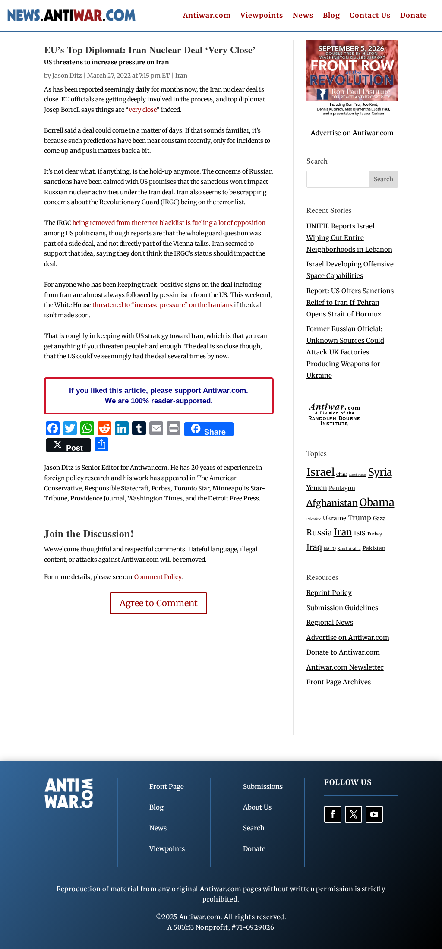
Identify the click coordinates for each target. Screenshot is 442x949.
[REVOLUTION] (352, 114)
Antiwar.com (207, 15)
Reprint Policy (329, 592)
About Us (257, 807)
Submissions (263, 786)
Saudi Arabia (349, 548)
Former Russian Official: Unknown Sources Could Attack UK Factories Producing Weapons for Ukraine (345, 352)
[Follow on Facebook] (332, 814)
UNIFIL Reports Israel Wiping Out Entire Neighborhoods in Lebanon (349, 237)
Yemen (316, 488)
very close (143, 110)
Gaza (379, 518)
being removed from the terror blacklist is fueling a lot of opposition (169, 223)
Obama (377, 502)
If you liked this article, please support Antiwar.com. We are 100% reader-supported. (158, 395)
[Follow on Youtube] (374, 814)
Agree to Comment (159, 603)
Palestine (313, 519)
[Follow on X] (353, 814)
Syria (380, 472)
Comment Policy (157, 577)
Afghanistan (332, 502)
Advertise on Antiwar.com (352, 133)
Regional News (329, 622)
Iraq (314, 547)
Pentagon (342, 488)
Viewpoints (261, 15)
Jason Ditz (67, 75)
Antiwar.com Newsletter (345, 667)
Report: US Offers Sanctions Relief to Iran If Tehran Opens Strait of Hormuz (350, 302)
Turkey (374, 534)
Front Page (166, 786)
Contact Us (370, 15)
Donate (413, 15)
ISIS (359, 533)
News (303, 15)
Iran (181, 75)
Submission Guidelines (342, 608)
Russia (319, 533)
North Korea (357, 475)
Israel (320, 472)
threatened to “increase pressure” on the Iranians (162, 305)
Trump (359, 518)
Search (254, 828)
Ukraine (334, 518)
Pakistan (374, 548)
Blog (331, 15)
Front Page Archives (338, 682)
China (341, 474)
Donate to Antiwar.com (343, 652)
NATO (330, 548)
